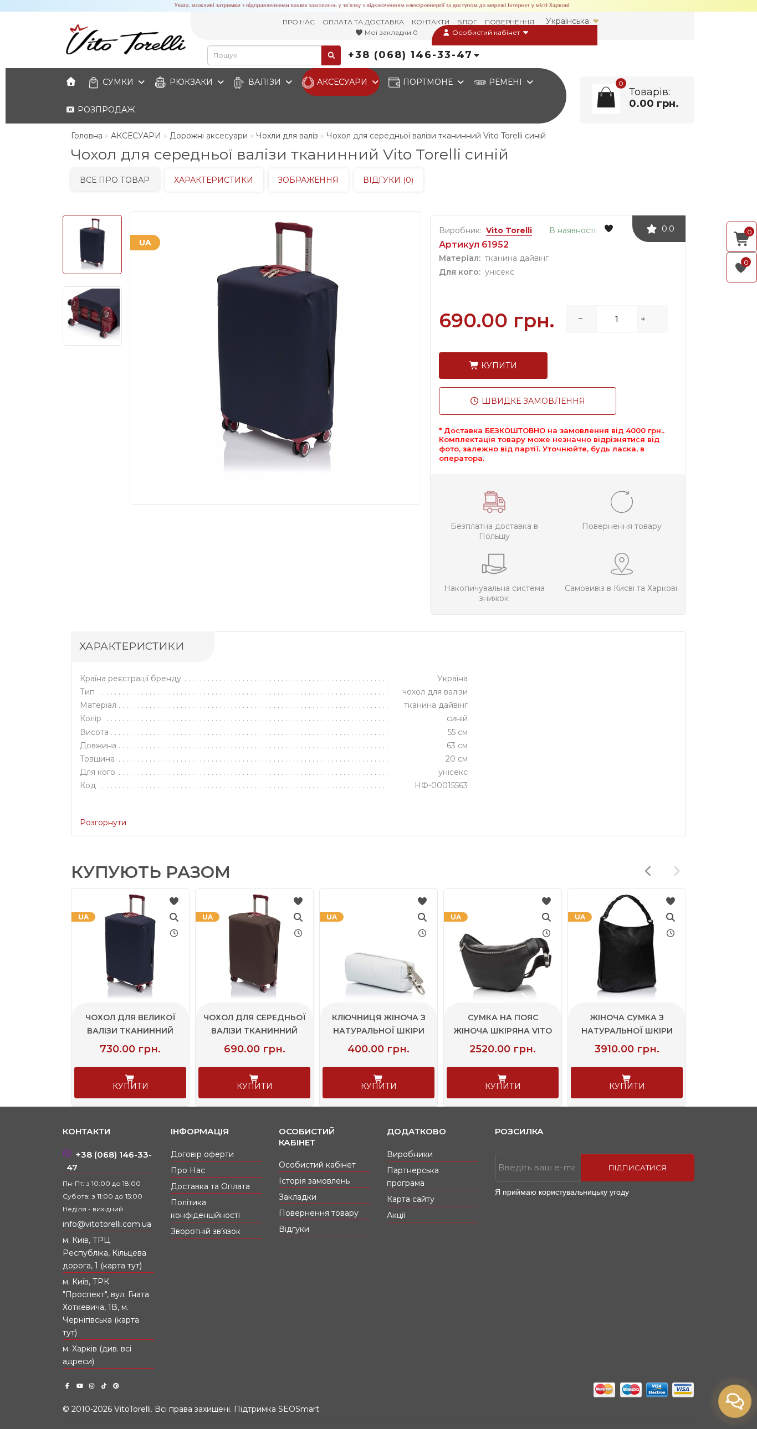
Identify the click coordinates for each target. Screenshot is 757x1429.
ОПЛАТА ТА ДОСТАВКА (363, 22)
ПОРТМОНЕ (428, 82)
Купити (498, 366)
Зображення (308, 180)
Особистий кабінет (486, 32)
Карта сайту (410, 1199)
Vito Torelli (509, 230)
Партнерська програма (413, 1176)
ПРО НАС (299, 22)
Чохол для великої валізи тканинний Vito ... (198, 1030)
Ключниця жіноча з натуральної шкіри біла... (446, 1030)
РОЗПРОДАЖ (105, 110)
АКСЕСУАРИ (342, 82)
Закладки (297, 1197)
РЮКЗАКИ (191, 82)
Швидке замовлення (532, 401)
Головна (87, 136)
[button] (676, 871)
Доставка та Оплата (210, 1186)
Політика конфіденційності (205, 1208)
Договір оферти (202, 1154)
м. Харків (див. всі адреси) (97, 1355)
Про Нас (188, 1170)
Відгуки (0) (388, 180)
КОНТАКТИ (430, 22)
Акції (396, 1215)
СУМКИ (118, 82)
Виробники (410, 1154)
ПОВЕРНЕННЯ (509, 22)
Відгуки (294, 1229)
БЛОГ (467, 22)
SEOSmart (298, 1409)
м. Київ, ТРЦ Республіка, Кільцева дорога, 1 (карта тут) (104, 1253)
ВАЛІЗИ (264, 82)
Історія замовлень (314, 1181)
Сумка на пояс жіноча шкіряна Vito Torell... (570, 1030)
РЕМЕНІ (505, 82)
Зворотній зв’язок (206, 1231)
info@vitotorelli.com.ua (107, 1224)
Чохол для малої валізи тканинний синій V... (73, 1030)
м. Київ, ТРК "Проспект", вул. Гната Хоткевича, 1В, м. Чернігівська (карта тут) (106, 1307)
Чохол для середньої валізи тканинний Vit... (322, 1030)
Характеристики (213, 180)
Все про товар (115, 180)
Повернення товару (319, 1213)
